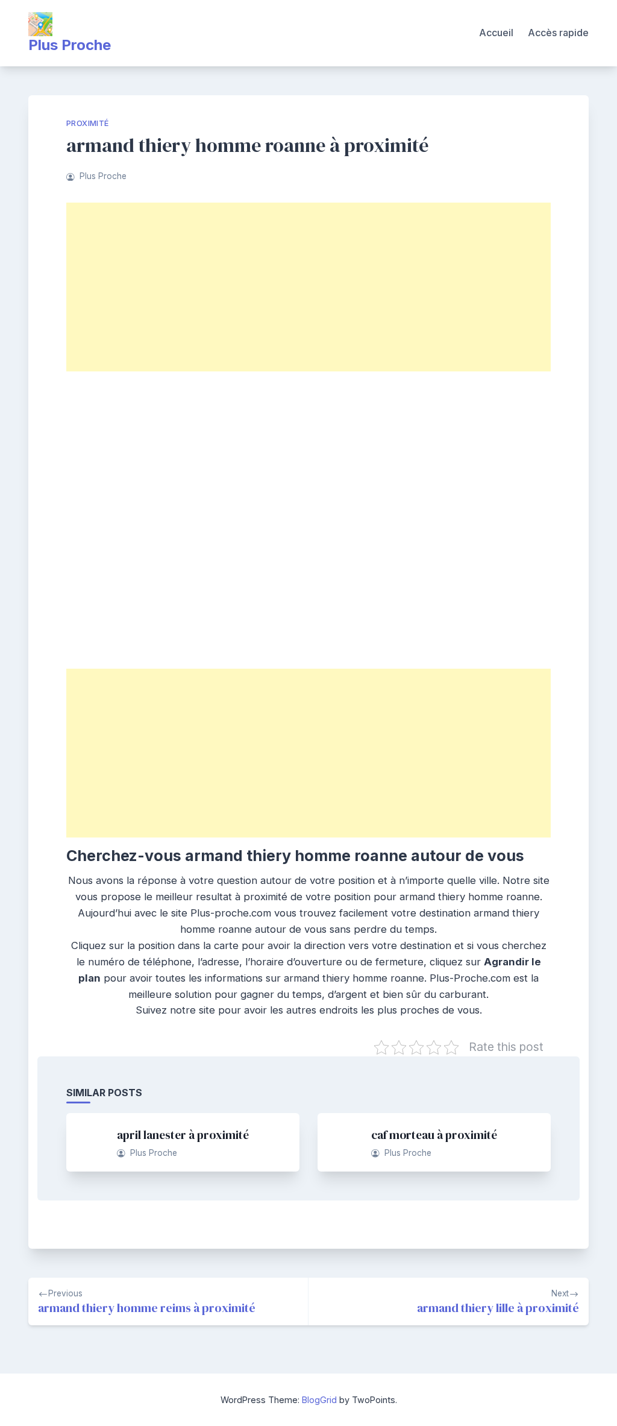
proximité (87, 123)
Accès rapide (558, 33)
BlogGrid (319, 1400)
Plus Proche (69, 45)
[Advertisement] (308, 287)
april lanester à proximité (183, 1135)
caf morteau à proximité (434, 1135)
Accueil (496, 33)
